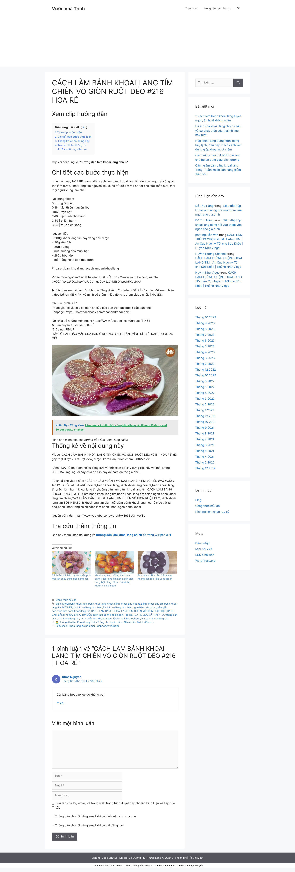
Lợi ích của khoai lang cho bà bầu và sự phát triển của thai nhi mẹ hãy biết (218, 130)
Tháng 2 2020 (205, 462)
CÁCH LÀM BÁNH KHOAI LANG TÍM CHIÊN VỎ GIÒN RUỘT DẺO (128, 611)
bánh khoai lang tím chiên (87, 607)
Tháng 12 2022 (205, 369)
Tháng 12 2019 (205, 468)
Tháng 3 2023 (205, 358)
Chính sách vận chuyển (190, 865)
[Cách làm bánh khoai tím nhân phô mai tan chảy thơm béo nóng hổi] (71, 562)
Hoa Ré (128, 614)
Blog (198, 500)
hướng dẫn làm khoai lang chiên (98, 618)
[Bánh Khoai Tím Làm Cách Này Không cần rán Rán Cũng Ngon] (157, 562)
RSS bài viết (203, 549)
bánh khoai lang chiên (100, 603)
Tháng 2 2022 (204, 404)
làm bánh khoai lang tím (154, 618)
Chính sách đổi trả (165, 865)
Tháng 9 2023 (205, 323)
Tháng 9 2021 (204, 427)
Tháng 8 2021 (204, 433)
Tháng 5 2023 (205, 346)
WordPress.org (205, 560)
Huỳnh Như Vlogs (207, 272)
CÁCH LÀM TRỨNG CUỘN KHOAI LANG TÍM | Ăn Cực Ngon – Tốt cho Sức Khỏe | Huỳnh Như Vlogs (218, 262)
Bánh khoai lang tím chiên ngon (121, 607)
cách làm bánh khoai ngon (108, 614)
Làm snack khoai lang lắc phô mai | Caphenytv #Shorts (88, 625)
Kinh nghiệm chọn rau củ (212, 511)
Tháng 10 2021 (205, 422)
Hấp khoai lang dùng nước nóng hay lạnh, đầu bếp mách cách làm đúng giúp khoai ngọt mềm (218, 145)
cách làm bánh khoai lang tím (73, 611)
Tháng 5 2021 (204, 451)
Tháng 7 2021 (204, 439)
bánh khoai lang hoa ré (127, 603)
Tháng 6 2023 (205, 340)
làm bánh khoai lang (128, 618)
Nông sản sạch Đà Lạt (217, 8)
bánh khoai (62, 603)
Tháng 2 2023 (205, 363)
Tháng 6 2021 (204, 445)
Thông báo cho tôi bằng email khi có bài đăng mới (89, 825)
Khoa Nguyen (71, 677)
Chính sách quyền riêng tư (139, 865)
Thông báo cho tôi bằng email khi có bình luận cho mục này (96, 816)
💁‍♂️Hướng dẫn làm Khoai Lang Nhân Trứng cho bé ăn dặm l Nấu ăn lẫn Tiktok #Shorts (105, 622)
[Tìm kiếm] (238, 83)
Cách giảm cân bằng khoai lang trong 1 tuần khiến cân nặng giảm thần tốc (218, 170)
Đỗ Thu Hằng (204, 205)
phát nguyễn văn (206, 235)
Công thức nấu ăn (66, 599)
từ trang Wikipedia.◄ (134, 535)
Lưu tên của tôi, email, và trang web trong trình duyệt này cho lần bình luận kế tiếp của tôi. (115, 805)
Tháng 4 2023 (205, 352)
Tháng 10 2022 (205, 375)
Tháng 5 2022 (204, 387)
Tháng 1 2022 (204, 410)
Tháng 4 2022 (205, 393)
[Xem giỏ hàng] (238, 8)
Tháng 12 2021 (205, 416)
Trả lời (60, 703)
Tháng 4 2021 (204, 456)
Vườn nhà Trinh (68, 8)
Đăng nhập (202, 543)
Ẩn (83, 127)
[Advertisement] (147, 43)
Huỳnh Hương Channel (210, 253)
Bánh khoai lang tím (152, 603)
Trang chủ (191, 8)
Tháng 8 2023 (205, 329)
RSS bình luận (204, 555)
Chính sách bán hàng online (107, 865)
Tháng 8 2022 (204, 381)
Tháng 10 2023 (205, 317)
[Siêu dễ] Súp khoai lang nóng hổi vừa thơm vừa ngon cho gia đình (218, 210)
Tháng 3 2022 (205, 398)
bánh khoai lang (78, 603)
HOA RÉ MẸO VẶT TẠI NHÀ (148, 614)
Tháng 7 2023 (205, 334)
